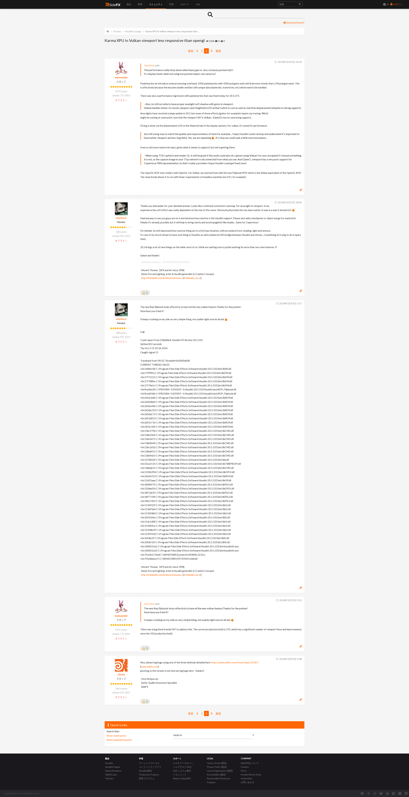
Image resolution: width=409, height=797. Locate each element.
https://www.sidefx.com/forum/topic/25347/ (235, 662)
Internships (246, 778)
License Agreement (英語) (220, 770)
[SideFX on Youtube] (399, 793)
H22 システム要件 (182, 770)
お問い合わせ (247, 782)
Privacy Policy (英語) (217, 767)
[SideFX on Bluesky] (380, 793)
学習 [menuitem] (171, 4)
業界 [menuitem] (140, 4)
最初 (190, 51)
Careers (245, 767)
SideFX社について (250, 763)
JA (387, 4)
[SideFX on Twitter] (368, 793)
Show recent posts (116, 735)
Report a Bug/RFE (182, 778)
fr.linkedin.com (191, 278)
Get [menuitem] (198, 4)
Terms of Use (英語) (217, 763)
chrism (121, 674)
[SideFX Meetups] (387, 793)
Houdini (109, 763)
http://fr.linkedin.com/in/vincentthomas (161, 278)
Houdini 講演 (145, 770)
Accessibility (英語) (216, 774)
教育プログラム (147, 778)
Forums (117, 31)
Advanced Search (295, 22)
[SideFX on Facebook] (362, 793)
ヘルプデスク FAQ (182, 767)
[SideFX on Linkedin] (406, 793)
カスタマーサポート (183, 763)
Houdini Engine (112, 767)
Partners (109, 778)
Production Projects (149, 774)
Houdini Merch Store (251, 774)
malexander (121, 77)
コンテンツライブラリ (150, 767)
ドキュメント (179, 774)
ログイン (397, 4)
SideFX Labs (111, 774)
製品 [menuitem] (129, 4)
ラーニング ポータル (149, 763)
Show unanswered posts (119, 739)
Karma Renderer (113, 770)
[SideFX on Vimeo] (393, 793)
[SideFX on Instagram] (375, 793)
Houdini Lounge (133, 31)
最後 (218, 51)
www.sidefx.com (149, 666)
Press (244, 770)
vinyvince (121, 217)
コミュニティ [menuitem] (155, 4)
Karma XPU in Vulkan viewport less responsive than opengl (173, 31)
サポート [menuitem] (184, 4)
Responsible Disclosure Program (218, 780)
